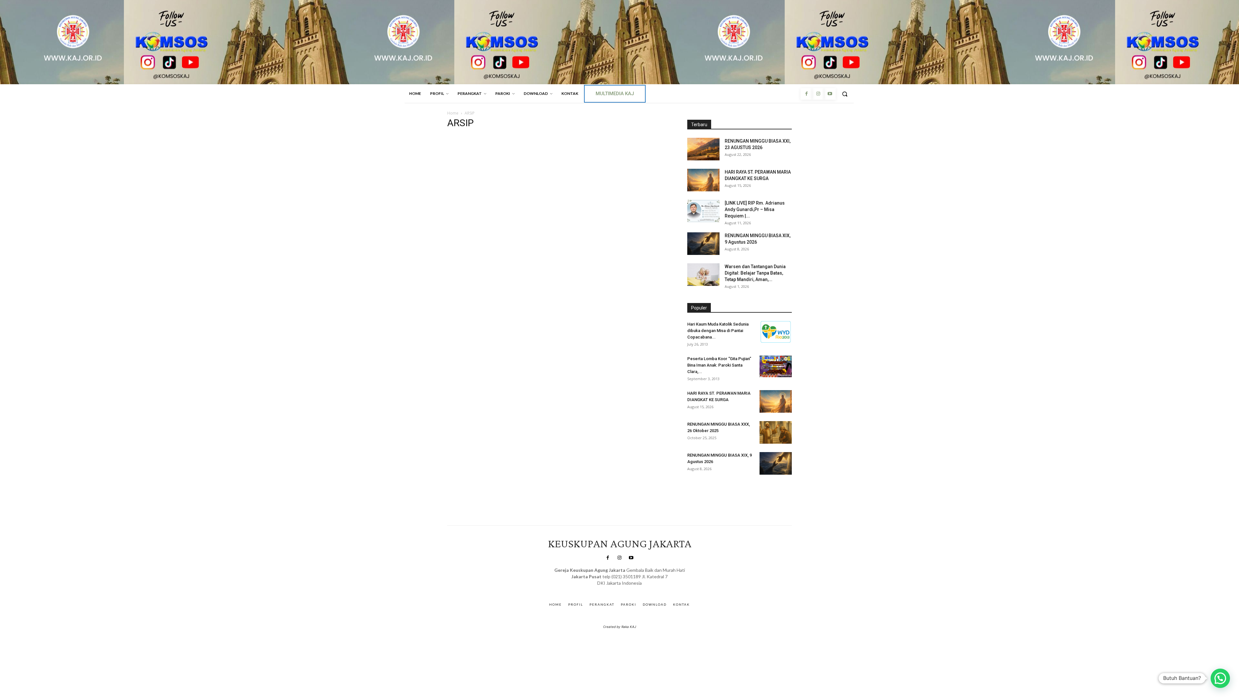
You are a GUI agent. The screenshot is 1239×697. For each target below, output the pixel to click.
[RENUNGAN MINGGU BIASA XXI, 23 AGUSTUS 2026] (703, 149)
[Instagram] (818, 94)
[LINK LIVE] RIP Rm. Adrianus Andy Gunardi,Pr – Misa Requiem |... (755, 209)
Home (452, 113)
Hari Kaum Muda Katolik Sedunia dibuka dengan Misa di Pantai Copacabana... (718, 330)
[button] (845, 94)
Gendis (638, 589)
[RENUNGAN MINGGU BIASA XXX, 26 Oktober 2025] (776, 432)
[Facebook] (806, 94)
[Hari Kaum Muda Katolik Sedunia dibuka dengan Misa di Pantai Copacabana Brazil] (776, 332)
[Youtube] (830, 94)
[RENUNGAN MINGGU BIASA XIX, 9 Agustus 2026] (703, 243)
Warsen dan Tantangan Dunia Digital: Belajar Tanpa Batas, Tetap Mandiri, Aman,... (755, 273)
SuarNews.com (610, 589)
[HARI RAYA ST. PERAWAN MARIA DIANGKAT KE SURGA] (703, 180)
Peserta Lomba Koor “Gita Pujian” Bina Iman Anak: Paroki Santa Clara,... (719, 365)
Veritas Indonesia (705, 493)
